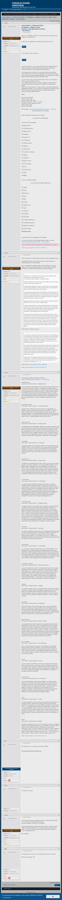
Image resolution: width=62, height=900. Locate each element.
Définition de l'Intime (34, 329)
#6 (58, 815)
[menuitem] (5, 10)
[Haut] (59, 250)
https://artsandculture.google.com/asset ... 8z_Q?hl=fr (43, 109)
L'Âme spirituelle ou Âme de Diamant (38, 364)
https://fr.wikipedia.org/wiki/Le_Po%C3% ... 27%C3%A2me (35, 241)
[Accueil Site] (55, 4)
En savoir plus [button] (7, 897)
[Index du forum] (6, 4)
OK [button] (53, 896)
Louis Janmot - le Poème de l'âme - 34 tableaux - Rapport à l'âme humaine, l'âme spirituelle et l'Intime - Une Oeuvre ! (29, 18)
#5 (58, 785)
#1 (58, 22)
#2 (58, 252)
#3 (58, 372)
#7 (58, 848)
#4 (58, 740)
